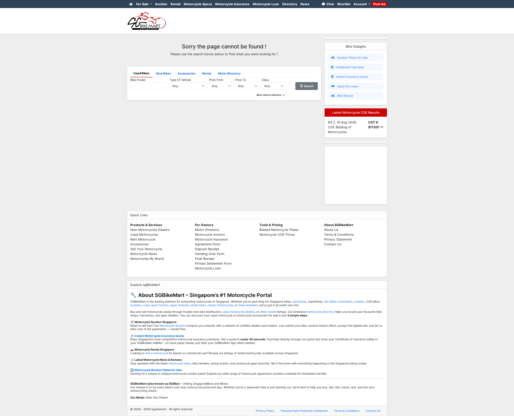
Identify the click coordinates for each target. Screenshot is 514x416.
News (304, 4)
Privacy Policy (265, 410)
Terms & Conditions (339, 234)
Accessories (139, 244)
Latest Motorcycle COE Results (356, 112)
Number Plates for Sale (352, 57)
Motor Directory (207, 230)
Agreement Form (207, 244)
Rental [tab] (206, 73)
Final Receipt (204, 259)
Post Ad (379, 4)
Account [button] (361, 4)
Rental (175, 4)
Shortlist (343, 4)
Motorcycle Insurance (232, 4)
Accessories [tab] (186, 73)
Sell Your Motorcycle (146, 249)
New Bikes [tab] (163, 73)
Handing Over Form (209, 254)
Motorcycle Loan (266, 4)
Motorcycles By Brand (147, 259)
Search (308, 86)
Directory (289, 4)
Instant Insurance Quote (352, 76)
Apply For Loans (347, 86)
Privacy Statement (338, 239)
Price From (216, 80)
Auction (161, 4)
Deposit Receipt (207, 249)
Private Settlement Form (213, 263)
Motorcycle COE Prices (277, 234)
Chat (330, 4)
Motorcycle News (143, 254)
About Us (331, 230)
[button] (271, 95)
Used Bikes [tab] (141, 73)
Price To (240, 80)
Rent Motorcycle (142, 239)
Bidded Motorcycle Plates (279, 230)
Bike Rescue (345, 95)
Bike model (137, 80)
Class (265, 80)
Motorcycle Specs (198, 4)
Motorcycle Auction (210, 234)
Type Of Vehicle (180, 80)
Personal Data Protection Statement (304, 410)
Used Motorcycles (144, 234)
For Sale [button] (142, 4)
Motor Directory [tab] (229, 73)
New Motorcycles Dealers (149, 230)
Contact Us (332, 244)
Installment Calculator (350, 67)
